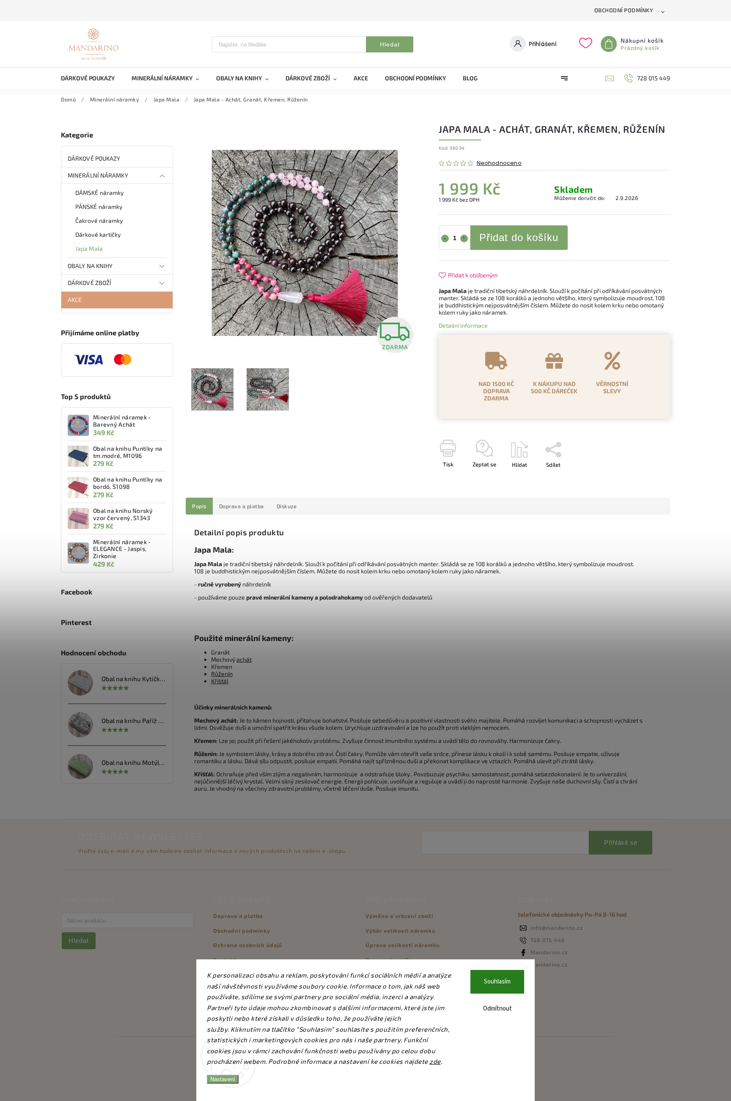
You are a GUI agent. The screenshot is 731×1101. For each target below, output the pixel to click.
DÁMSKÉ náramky (99, 192)
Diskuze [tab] (287, 506)
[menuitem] (92, 78)
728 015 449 (547, 940)
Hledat (390, 44)
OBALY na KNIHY (90, 265)
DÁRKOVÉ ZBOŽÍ (89, 282)
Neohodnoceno (499, 163)
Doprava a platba (238, 915)
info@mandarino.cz (556, 927)
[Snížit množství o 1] (445, 238)
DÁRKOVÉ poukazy (94, 158)
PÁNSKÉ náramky (98, 206)
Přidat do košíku (518, 237)
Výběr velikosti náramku (400, 930)
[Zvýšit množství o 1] (464, 238)
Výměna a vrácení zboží (399, 915)
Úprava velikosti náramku (403, 945)
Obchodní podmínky (624, 10)
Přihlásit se (620, 842)
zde (435, 1061)
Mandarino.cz (549, 952)
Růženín (222, 673)
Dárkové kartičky (98, 234)
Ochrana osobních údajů (247, 945)
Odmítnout (497, 1008)
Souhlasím (497, 981)
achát (244, 659)
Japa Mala (89, 248)
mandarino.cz (549, 964)
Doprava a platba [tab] (241, 506)
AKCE (75, 299)
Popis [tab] (199, 506)
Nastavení (222, 1079)
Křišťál (219, 681)
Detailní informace (463, 325)
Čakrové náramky (99, 220)
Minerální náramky (98, 175)
